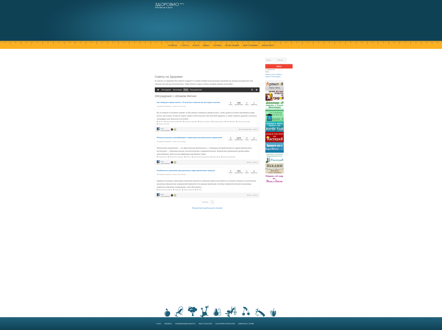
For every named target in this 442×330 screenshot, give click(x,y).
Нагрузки (177, 190)
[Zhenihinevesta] (274, 178)
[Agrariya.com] (274, 95)
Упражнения (162, 157)
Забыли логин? (270, 74)
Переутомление (188, 190)
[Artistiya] (274, 85)
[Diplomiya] (274, 116)
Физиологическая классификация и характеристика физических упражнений (189, 137)
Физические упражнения (174, 121)
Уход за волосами (243, 121)
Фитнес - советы (252, 162)
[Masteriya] (274, 137)
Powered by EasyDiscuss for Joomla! (207, 208)
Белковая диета (218, 121)
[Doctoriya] (274, 106)
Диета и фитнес (205, 121)
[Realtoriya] (274, 158)
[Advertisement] (248, 22)
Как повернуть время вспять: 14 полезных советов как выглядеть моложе (188, 102)
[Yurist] (274, 126)
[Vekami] (274, 168)
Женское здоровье (190, 121)
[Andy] (158, 129)
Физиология (216, 157)
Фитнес (160, 121)
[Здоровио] (169, 5)
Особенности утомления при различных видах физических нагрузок (186, 170)
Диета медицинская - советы (248, 129)
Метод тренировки (228, 157)
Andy (162, 128)
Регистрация (275, 76)
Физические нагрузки (176, 157)
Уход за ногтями (163, 124)
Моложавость (230, 121)
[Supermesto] (274, 147)
